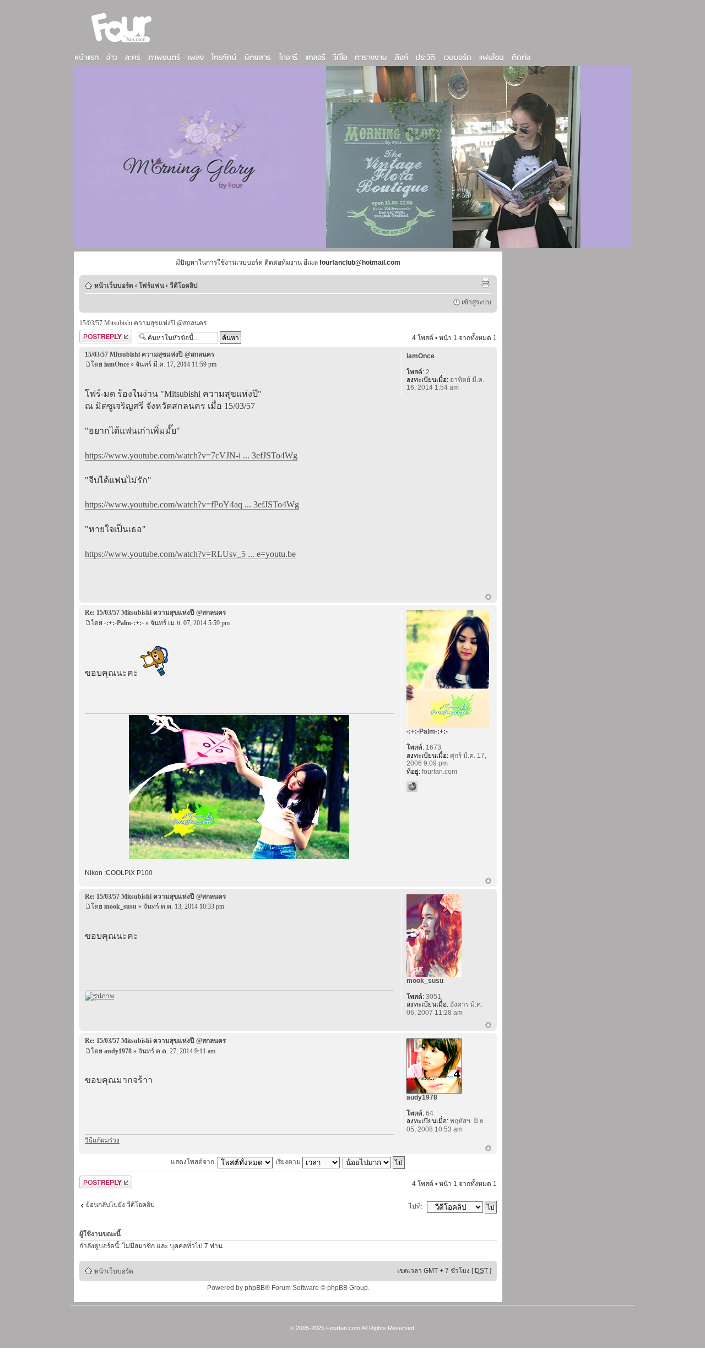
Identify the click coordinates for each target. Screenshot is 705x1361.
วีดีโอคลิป (184, 285)
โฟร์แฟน (151, 285)
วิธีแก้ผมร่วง (102, 1140)
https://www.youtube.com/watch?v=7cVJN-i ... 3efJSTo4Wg (191, 455)
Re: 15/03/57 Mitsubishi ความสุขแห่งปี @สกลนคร (155, 612)
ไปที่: (415, 1206)
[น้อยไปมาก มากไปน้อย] (374, 1162)
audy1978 (118, 1051)
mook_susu (120, 906)
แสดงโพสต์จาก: (194, 1162)
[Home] (121, 43)
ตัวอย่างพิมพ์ (485, 283)
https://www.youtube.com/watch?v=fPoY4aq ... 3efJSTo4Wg (192, 504)
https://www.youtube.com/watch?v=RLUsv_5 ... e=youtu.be (190, 554)
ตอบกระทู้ (93, 335)
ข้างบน (488, 597)
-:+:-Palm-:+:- (124, 623)
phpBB (255, 1288)
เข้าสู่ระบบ (476, 302)
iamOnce (116, 364)
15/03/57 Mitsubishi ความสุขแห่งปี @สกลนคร (143, 323)
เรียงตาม (288, 1162)
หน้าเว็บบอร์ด (113, 285)
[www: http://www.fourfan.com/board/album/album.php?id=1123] (411, 786)
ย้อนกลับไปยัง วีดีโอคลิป (120, 1205)
